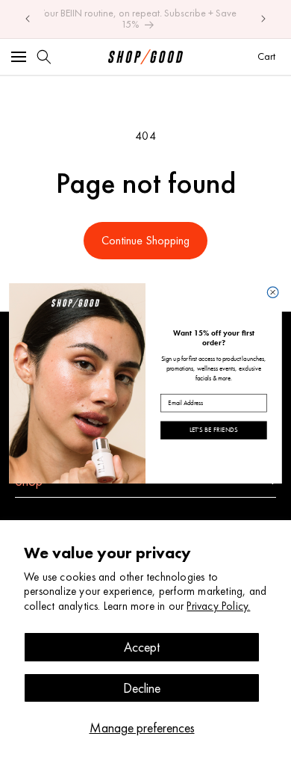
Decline (141, 687)
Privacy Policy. (218, 606)
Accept (142, 646)
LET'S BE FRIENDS (214, 429)
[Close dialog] (272, 291)
